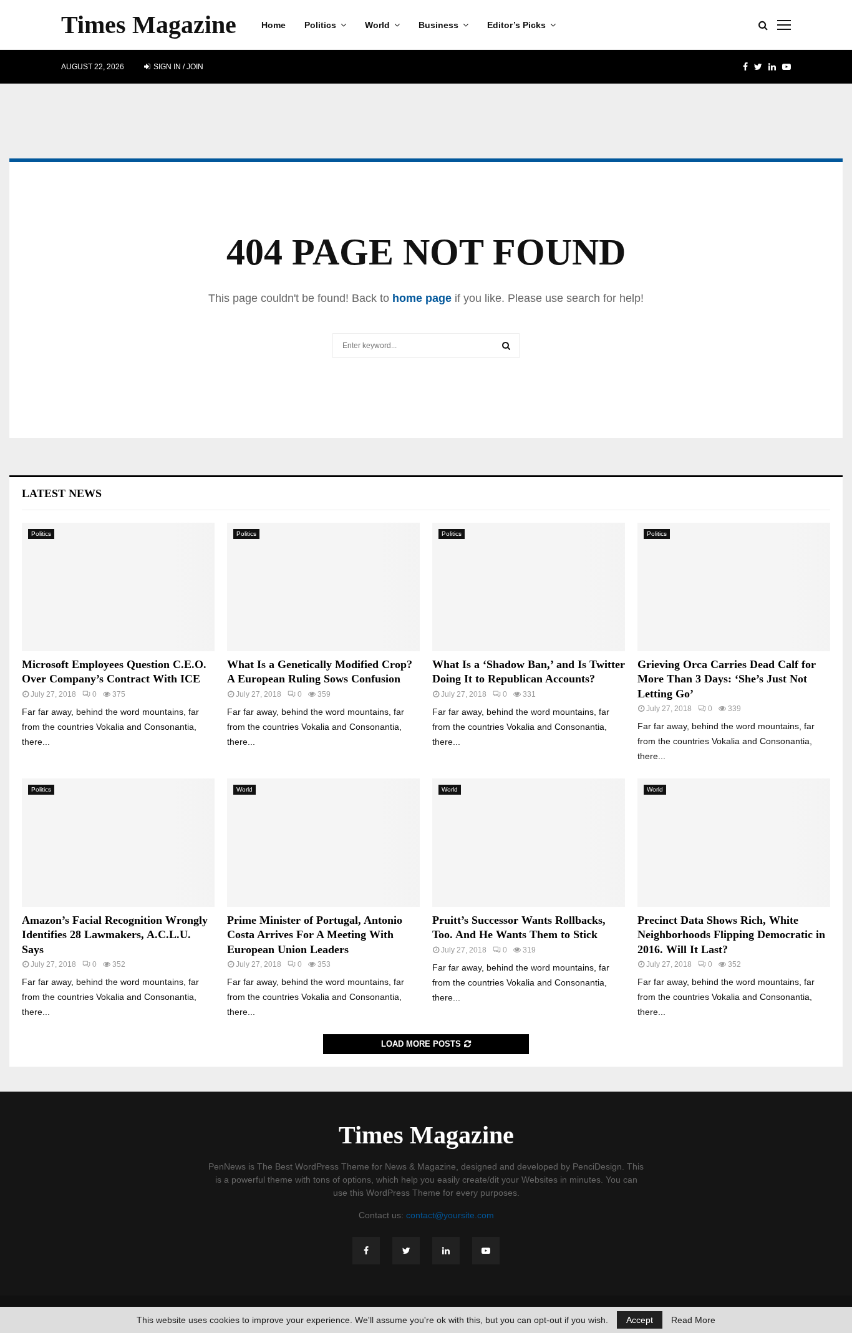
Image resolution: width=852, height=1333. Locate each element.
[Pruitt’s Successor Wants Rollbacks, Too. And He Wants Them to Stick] (528, 842)
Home (273, 25)
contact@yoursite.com (450, 1215)
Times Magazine (148, 25)
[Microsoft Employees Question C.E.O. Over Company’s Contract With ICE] (118, 587)
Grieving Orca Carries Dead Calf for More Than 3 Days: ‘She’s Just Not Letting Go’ (726, 679)
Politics (320, 25)
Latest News (62, 493)
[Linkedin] (446, 1250)
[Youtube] (486, 1250)
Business (438, 25)
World (377, 25)
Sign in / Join (177, 66)
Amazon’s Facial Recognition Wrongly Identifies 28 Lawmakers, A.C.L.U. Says (115, 935)
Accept (639, 1320)
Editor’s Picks (516, 25)
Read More (693, 1320)
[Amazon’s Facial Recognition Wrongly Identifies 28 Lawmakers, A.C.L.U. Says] (118, 842)
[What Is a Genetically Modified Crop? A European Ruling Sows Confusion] (323, 587)
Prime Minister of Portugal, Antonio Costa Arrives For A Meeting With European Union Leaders (314, 935)
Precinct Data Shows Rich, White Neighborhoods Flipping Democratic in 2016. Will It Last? (731, 935)
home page (422, 298)
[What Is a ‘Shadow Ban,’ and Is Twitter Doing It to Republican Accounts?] (528, 587)
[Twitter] (406, 1250)
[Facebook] (366, 1250)
